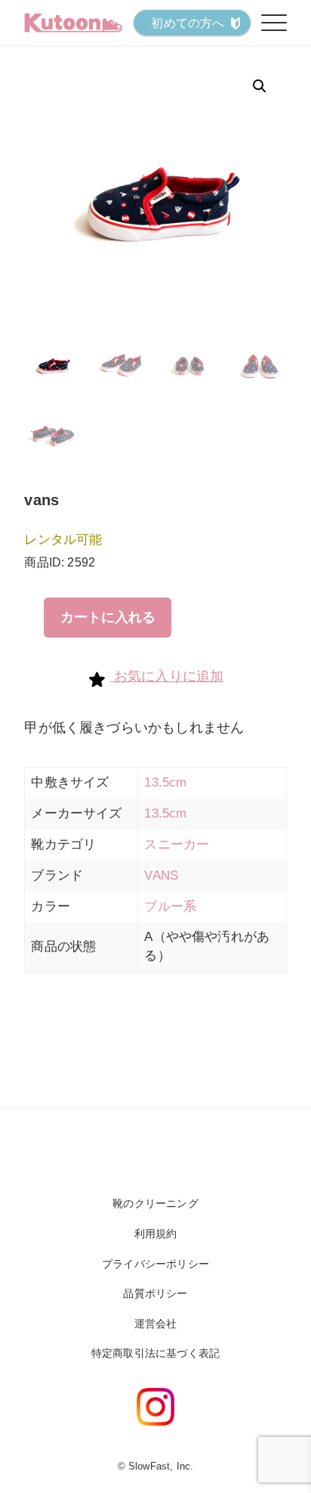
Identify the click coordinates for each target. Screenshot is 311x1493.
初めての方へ (187, 23)
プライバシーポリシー (155, 1264)
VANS (161, 875)
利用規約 (155, 1234)
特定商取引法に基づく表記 (155, 1353)
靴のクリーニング (155, 1203)
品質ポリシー (155, 1293)
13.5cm (165, 782)
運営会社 (155, 1324)
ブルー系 (170, 906)
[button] (259, 86)
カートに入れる (108, 617)
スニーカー (176, 844)
